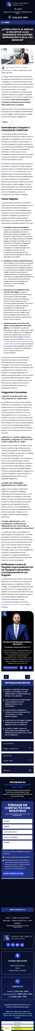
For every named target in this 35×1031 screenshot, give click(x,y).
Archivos (6, 759)
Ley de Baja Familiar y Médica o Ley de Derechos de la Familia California (18, 341)
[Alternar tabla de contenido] (11, 122)
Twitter (27, 945)
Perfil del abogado (10, 668)
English (18, 9)
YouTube (17, 945)
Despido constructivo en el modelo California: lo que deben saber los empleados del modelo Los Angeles (18, 693)
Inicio (8, 918)
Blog (30, 920)
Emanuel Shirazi (14, 67)
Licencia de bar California (21, 668)
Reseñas (17, 923)
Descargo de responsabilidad (12, 851)
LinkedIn (26, 668)
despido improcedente (9, 172)
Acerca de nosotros (20, 918)
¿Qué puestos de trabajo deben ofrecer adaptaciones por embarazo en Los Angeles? (18, 722)
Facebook (8, 945)
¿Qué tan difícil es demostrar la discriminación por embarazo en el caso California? (17, 703)
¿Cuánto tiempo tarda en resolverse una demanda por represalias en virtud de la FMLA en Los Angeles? (18, 731)
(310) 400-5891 (20, 17)
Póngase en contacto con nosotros (13, 604)
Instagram (30, 668)
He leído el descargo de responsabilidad (18, 857)
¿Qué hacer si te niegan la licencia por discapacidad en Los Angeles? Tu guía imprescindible (17, 713)
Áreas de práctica (19, 920)
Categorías (7, 746)
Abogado (6, 920)
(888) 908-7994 (24, 994)
